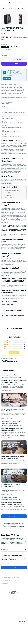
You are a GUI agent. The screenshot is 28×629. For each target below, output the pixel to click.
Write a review (14, 352)
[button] (3, 8)
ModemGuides (8, 577)
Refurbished (6, 47)
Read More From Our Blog (14, 516)
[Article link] (14, 382)
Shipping (3, 36)
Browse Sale (7, 78)
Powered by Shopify (16, 577)
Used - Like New (15, 47)
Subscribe (14, 567)
